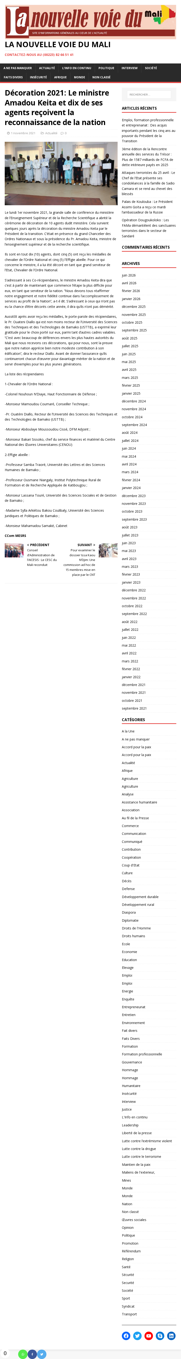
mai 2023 (129, 550)
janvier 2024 (131, 487)
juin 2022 (129, 637)
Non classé (101, 77)
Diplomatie (130, 920)
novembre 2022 (134, 598)
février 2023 (131, 574)
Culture (127, 873)
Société (151, 68)
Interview (130, 68)
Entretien (129, 1014)
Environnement (133, 1022)
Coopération (131, 857)
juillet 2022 (130, 629)
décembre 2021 (134, 684)
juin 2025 (129, 354)
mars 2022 (130, 661)
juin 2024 (129, 448)
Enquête (128, 999)
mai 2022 (129, 645)
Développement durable (140, 897)
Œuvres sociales (134, 1219)
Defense (128, 888)
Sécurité (128, 1274)
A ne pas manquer (18, 68)
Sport (126, 1298)
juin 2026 (129, 275)
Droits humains (133, 936)
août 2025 (129, 338)
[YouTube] (148, 1336)
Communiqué (132, 841)
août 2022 (129, 621)
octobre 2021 (132, 700)
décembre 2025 (134, 306)
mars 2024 (130, 472)
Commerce (130, 826)
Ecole (126, 944)
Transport (129, 1314)
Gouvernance (132, 1062)
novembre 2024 (134, 409)
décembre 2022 (134, 590)
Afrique (60, 77)
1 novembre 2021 (23, 133)
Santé (126, 1267)
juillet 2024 (130, 440)
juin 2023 (129, 543)
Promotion (130, 1243)
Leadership (130, 1125)
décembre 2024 (134, 401)
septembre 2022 (134, 613)
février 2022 (131, 669)
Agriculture (130, 778)
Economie (129, 951)
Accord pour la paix (136, 747)
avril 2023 (129, 558)
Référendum (131, 1251)
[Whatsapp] (23, 1354)
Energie (127, 991)
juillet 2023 (130, 535)
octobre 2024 (132, 417)
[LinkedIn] (171, 1336)
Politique (106, 68)
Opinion (128, 1227)
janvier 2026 (131, 299)
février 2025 (131, 385)
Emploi (127, 975)
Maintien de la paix (136, 1164)
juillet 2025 (130, 346)
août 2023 (129, 527)
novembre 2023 (134, 503)
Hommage (130, 1070)
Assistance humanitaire (139, 802)
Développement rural (138, 904)
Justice (127, 1109)
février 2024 (131, 480)
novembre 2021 (134, 692)
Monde (79, 77)
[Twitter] (41, 1354)
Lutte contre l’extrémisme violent (147, 1141)
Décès (127, 881)
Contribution (131, 849)
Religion (128, 1259)
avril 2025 (129, 369)
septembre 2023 (134, 519)
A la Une (128, 731)
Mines (126, 1180)
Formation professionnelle (142, 1054)
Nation (127, 1204)
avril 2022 (129, 653)
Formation (130, 1046)
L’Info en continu (76, 68)
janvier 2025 (131, 393)
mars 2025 (130, 377)
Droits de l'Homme (136, 928)
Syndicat (128, 1306)
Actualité (47, 68)
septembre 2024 (134, 424)
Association (131, 810)
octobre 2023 (132, 511)
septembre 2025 (134, 330)
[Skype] (160, 1336)
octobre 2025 (132, 322)
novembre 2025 (134, 314)
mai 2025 (129, 362)
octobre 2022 (132, 606)
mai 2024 (129, 456)
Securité (128, 1282)
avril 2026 (129, 283)
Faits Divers (13, 77)
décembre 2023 (134, 495)
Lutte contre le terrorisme (141, 1156)
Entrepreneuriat (133, 1007)
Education (129, 960)
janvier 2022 (131, 677)
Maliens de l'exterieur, (138, 1172)
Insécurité (38, 77)
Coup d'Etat (131, 865)
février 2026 (131, 291)
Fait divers (129, 1030)
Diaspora (129, 912)
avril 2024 (129, 464)
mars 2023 (130, 566)
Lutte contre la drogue (139, 1148)
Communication (134, 833)
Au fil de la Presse (135, 818)
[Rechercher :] (149, 95)
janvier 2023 (131, 582)
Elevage (128, 967)
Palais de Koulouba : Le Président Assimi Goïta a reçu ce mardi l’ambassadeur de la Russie (147, 206)
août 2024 (129, 432)
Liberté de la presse (137, 1133)
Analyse (128, 794)
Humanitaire (131, 1085)
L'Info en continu (135, 1117)
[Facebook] (32, 1354)
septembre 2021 (134, 708)
